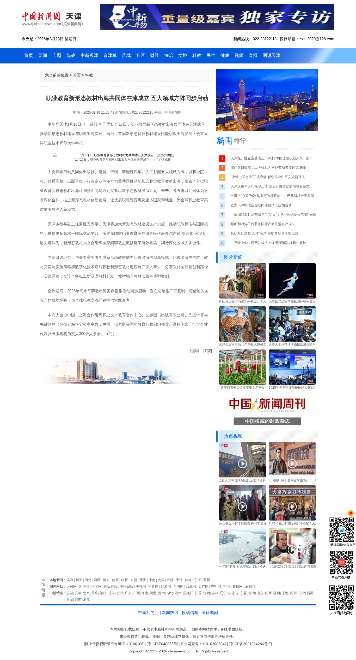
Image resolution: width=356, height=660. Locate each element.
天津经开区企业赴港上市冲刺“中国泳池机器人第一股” (271, 158)
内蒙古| (234, 593)
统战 (70, 55)
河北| (154, 593)
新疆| (311, 593)
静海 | (189, 580)
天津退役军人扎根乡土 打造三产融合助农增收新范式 (270, 186)
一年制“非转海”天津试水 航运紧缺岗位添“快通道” (252, 566)
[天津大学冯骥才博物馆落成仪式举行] (292, 340)
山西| (269, 593)
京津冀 (110, 55)
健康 (224, 55)
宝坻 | (180, 580)
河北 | (89, 580)
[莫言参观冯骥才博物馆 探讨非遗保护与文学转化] (242, 519)
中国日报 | (128, 586)
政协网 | (238, 586)
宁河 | (198, 580)
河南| (162, 593)
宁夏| (244, 593)
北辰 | (162, 580)
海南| (146, 593)
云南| (79, 599)
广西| (137, 593)
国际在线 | (112, 586)
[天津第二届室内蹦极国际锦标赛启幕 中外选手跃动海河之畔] (292, 297)
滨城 (126, 55)
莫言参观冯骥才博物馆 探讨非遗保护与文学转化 (252, 523)
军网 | (227, 586)
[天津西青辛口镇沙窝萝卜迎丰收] (242, 384)
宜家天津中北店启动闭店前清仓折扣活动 (261, 205)
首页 (28, 55)
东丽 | (134, 580)
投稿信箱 (190, 612)
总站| (70, 593)
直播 (253, 55)
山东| (261, 593)
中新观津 (89, 55)
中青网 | (154, 586)
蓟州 (206, 580)
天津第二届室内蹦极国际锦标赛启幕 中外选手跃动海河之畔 (310, 301)
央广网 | (204, 586)
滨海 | (71, 580)
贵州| (120, 593)
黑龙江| (189, 593)
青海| (252, 593)
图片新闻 (233, 257)
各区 (140, 55)
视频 (239, 55)
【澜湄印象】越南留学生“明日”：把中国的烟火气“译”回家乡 (310, 480)
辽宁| (224, 593)
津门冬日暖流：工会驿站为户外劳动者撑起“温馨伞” (269, 168)
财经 (154, 55)
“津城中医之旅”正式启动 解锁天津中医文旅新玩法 (268, 177)
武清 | (171, 580)
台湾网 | (179, 586)
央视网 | (142, 586)
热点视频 (233, 436)
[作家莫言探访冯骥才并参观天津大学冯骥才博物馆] (242, 297)
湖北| (171, 593)
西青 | (144, 580)
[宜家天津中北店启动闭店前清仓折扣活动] (242, 476)
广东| (129, 593)
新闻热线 (170, 612)
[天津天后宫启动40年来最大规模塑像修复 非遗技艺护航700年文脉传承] (242, 340)
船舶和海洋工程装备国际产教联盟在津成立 (263, 224)
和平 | (80, 580)
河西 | (98, 580)
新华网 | (85, 586)
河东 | (107, 580)
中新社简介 (148, 612)
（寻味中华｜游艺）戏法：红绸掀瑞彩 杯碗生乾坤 (268, 243)
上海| (286, 593)
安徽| (79, 593)
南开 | (116, 580)
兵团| (70, 599)
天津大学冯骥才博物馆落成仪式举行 (294, 344)
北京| (87, 593)
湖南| (179, 593)
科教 (196, 55)
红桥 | (125, 580)
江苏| (199, 593)
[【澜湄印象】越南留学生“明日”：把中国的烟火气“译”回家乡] (292, 476)
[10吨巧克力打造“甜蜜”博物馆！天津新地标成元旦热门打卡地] (292, 519)
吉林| (216, 593)
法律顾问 (209, 612)
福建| (104, 593)
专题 (56, 55)
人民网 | (72, 586)
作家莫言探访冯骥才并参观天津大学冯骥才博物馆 (253, 301)
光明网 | (217, 586)
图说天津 (271, 55)
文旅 (182, 55)
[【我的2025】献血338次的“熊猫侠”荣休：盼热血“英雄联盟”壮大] (292, 562)
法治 (168, 55)
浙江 (86, 599)
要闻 (42, 55)
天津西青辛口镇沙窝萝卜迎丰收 (243, 387)
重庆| (95, 593)
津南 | (153, 580)
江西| (207, 593)
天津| (302, 593)
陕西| (277, 593)
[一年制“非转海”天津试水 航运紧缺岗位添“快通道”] (242, 562)
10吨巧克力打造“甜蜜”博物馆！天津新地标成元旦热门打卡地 (311, 523)
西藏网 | (192, 586)
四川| (294, 593)
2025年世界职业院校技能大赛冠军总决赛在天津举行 (305, 387)
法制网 (250, 586)
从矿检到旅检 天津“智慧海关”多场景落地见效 (264, 233)
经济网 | (167, 586)
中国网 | (97, 586)
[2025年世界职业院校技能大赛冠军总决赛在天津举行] (292, 384)
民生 (210, 55)
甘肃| (112, 593)
